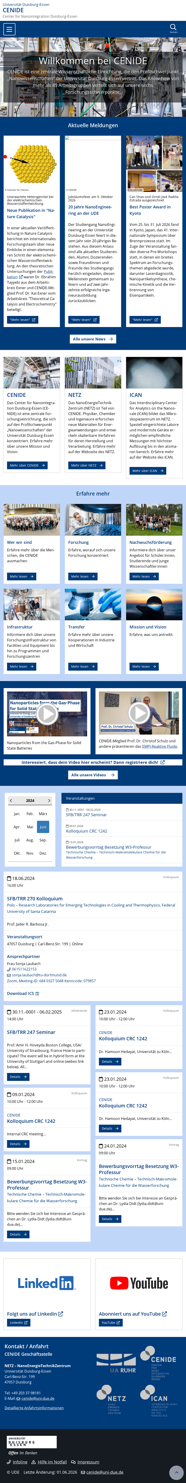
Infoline (20, 1462)
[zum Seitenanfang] (176, 1473)
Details (15, 1077)
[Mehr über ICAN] (154, 372)
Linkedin (16, 1322)
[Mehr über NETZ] (93, 372)
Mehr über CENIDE (24, 465)
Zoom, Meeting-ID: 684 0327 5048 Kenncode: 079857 (51, 980)
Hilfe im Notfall (52, 1462)
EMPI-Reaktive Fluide (159, 746)
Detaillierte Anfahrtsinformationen (34, 1407)
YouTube (108, 1322)
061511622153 (24, 969)
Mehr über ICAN (144, 471)
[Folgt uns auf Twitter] (47, 1282)
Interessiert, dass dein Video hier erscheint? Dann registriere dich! (90, 762)
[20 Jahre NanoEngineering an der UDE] (93, 163)
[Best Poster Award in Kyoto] (154, 163)
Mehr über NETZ (83, 465)
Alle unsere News (89, 339)
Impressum (88, 1462)
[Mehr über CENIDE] (32, 372)
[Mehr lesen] (32, 519)
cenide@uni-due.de (38, 1398)
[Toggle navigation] (9, 29)
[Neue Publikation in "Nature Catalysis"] (32, 163)
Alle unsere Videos (89, 774)
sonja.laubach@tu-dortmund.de (39, 974)
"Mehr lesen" (20, 320)
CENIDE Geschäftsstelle (28, 1354)
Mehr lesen (18, 576)
